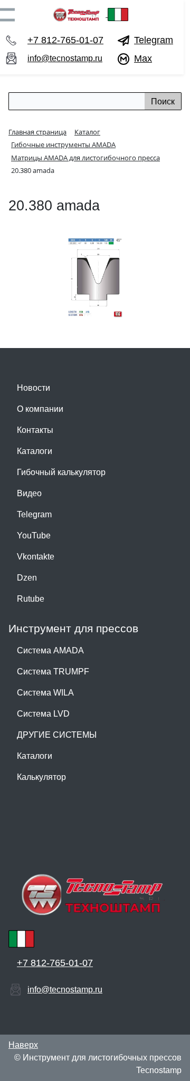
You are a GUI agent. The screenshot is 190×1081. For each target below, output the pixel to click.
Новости (33, 387)
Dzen (27, 577)
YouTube (34, 535)
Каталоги (34, 451)
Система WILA (45, 692)
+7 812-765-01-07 (65, 40)
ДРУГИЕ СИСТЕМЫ (57, 734)
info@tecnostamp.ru (64, 58)
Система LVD (43, 713)
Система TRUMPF (53, 671)
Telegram (153, 40)
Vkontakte (35, 556)
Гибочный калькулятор (61, 472)
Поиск (163, 101)
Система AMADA (50, 650)
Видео (29, 493)
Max (143, 58)
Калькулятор (41, 777)
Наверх (23, 1044)
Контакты (35, 430)
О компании (40, 408)
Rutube (30, 598)
